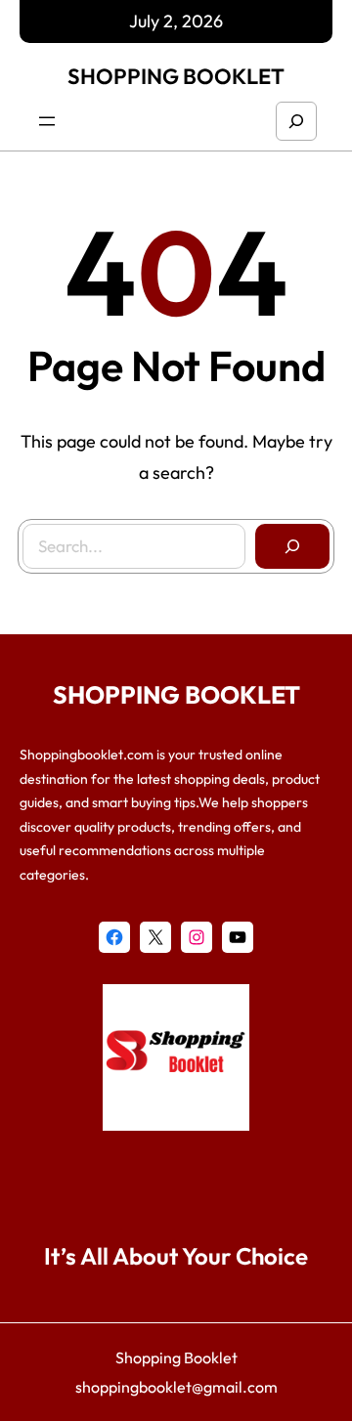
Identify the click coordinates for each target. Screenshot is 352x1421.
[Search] (292, 546)
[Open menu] (47, 121)
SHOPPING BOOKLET (176, 76)
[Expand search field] (296, 121)
